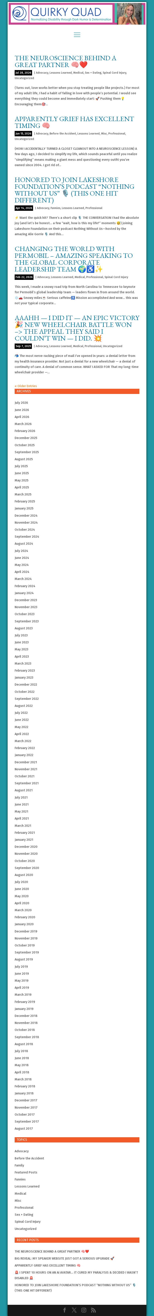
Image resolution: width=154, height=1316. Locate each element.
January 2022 (24, 755)
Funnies (55, 208)
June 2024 (22, 558)
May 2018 (22, 1065)
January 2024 (24, 593)
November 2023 (26, 607)
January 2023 (24, 677)
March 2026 (23, 424)
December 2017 (26, 1100)
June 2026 (22, 410)
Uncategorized (24, 78)
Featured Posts (26, 1172)
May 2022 (21, 727)
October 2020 (25, 861)
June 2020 (22, 889)
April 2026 (22, 417)
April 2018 (22, 1072)
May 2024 (22, 565)
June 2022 (22, 720)
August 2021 (24, 790)
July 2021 (21, 797)
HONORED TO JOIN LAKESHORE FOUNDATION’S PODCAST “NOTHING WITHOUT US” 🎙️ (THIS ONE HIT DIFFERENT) (74, 189)
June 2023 (22, 642)
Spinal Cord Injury (114, 72)
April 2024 (22, 572)
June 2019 (22, 973)
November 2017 (26, 1107)
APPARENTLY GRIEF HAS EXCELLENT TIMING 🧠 (74, 122)
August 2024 (24, 543)
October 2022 (24, 692)
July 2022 (21, 713)
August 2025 (24, 459)
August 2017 (24, 1128)
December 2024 (26, 515)
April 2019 (22, 988)
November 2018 (26, 1023)
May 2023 (21, 649)
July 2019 (21, 966)
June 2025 (22, 473)
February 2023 (25, 670)
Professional (116, 133)
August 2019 (24, 959)
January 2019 (24, 1009)
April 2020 (22, 903)
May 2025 (21, 480)
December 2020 (26, 847)
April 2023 (22, 656)
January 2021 (24, 840)
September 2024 (27, 536)
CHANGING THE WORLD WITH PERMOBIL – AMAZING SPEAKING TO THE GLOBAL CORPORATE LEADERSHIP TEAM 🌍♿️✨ (74, 258)
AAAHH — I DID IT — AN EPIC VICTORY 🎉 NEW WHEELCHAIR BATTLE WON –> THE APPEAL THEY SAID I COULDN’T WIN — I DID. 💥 (77, 328)
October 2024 (25, 529)
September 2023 (27, 621)
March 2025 (23, 494)
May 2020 (22, 896)
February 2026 (25, 431)
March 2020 (23, 910)
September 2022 (27, 699)
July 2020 (21, 882)
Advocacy (42, 72)
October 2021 (24, 776)
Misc (104, 133)
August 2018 (24, 1044)
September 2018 (27, 1037)
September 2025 (27, 452)
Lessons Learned (61, 72)
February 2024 (25, 586)
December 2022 (26, 684)
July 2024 (21, 551)
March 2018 (23, 1079)
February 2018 (25, 1086)
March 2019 (23, 995)
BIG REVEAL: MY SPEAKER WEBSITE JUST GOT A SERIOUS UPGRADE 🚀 (64, 1258)
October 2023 (24, 614)
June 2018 (22, 1058)
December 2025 (26, 438)
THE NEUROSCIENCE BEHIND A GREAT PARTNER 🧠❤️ (65, 61)
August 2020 (24, 875)
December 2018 (26, 1016)
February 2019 (25, 1002)
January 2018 (24, 1093)
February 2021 (25, 833)
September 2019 (27, 952)
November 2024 (26, 522)
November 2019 (26, 938)
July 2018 (21, 1051)
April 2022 (22, 734)
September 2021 (27, 783)
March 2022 (23, 741)
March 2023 (23, 663)
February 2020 (25, 917)
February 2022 (25, 748)
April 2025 (22, 487)
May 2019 (21, 980)
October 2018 (25, 1030)
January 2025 (24, 508)
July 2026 (21, 403)
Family (19, 1165)
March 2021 (23, 826)
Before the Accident (63, 133)
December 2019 (26, 931)
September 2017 (27, 1121)
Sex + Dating (93, 72)
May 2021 (21, 811)
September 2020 (27, 868)
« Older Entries (26, 386)
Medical (78, 72)
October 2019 (25, 945)
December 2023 (26, 600)
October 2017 (25, 1114)
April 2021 (22, 818)
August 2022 (24, 706)
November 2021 (26, 769)
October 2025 (25, 445)
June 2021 (22, 804)
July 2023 (21, 635)
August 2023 (24, 628)
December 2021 (26, 762)
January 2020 (24, 924)
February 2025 (25, 501)
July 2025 (21, 466)
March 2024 (23, 579)
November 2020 (26, 854)
